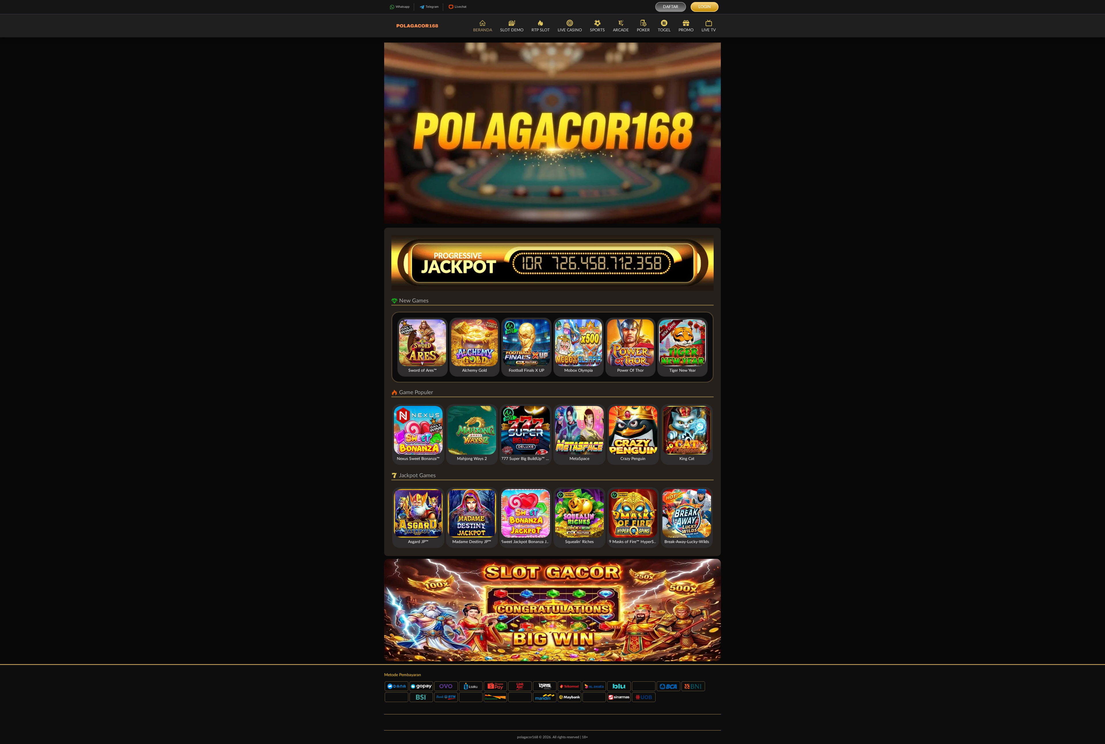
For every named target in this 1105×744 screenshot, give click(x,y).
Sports (597, 30)
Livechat (460, 6)
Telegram (432, 6)
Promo (686, 30)
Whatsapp (402, 6)
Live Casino (570, 30)
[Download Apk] (552, 610)
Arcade (621, 30)
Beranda (482, 30)
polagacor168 (527, 737)
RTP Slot (540, 30)
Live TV (709, 30)
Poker (643, 30)
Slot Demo (511, 30)
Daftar (670, 7)
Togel (664, 30)
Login (704, 7)
